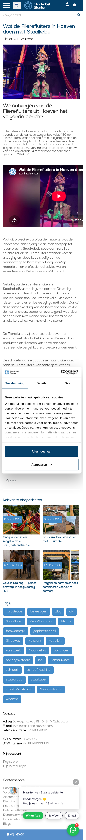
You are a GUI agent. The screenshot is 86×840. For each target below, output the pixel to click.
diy (71, 611)
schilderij (12, 670)
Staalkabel (38, 679)
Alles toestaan (41, 451)
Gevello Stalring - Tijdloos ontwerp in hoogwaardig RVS (19, 587)
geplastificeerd (44, 631)
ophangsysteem (18, 660)
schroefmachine (39, 670)
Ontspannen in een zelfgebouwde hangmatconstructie (16, 541)
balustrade (14, 611)
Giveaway (13, 640)
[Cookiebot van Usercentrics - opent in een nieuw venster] (60, 372)
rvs (40, 660)
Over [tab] (68, 383)
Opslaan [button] (11, 480)
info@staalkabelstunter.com (33, 726)
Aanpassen (39, 464)
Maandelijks (37, 650)
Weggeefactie (51, 689)
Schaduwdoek (61, 660)
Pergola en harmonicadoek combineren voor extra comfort (60, 587)
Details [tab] (41, 383)
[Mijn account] (67, 5)
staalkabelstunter (19, 689)
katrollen (55, 640)
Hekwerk (34, 640)
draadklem (14, 621)
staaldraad (14, 679)
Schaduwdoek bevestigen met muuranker (59, 539)
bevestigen (38, 611)
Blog (58, 611)
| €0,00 (17, 834)
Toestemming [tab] (14, 383)
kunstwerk (13, 650)
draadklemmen (41, 621)
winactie (12, 699)
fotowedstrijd (15, 631)
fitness (66, 621)
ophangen (61, 650)
